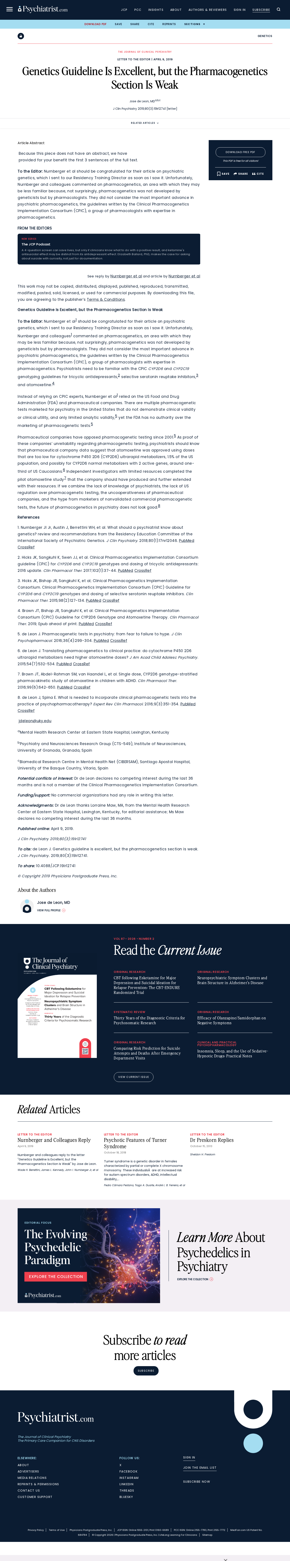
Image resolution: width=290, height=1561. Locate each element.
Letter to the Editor (134, 59)
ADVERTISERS (28, 1471)
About (176, 10)
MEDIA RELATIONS (32, 1478)
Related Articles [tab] (143, 123)
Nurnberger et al (126, 276)
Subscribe (261, 10)
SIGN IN (189, 1457)
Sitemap (207, 1535)
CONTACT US (29, 1490)
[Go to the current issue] (57, 1057)
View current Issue (133, 1077)
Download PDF (95, 24)
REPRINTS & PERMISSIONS (38, 1484)
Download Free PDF (240, 152)
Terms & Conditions (106, 299)
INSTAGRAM (129, 1478)
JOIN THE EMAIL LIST (200, 1467)
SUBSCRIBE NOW (196, 1481)
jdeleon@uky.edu (35, 720)
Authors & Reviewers (208, 10)
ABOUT (23, 1465)
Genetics (265, 36)
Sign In (240, 10)
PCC (138, 10)
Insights (155, 10)
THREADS (127, 1490)
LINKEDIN (127, 1484)
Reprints (169, 24)
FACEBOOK (129, 1471)
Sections (192, 24)
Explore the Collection (192, 1279)
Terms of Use (57, 1530)
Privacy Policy (36, 1530)
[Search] (278, 10)
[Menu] (9, 10)
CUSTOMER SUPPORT (35, 1497)
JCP (124, 10)
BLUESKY (126, 1497)
